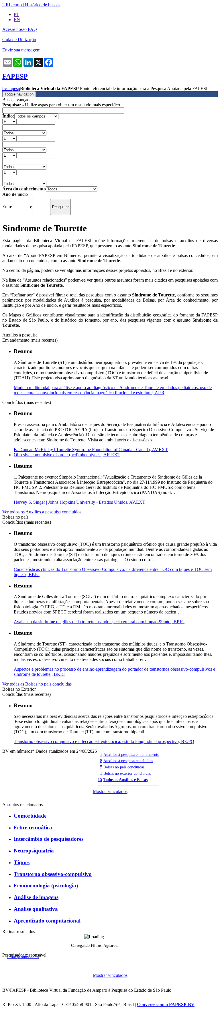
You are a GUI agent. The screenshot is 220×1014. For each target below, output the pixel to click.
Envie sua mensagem (21, 49)
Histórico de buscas (42, 4)
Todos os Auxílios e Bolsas (125, 779)
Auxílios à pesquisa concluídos (128, 760)
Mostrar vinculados (110, 791)
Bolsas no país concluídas (123, 767)
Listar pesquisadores (23, 957)
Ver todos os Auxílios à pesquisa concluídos (41, 511)
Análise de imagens (36, 897)
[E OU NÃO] (9, 121)
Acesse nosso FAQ (19, 29)
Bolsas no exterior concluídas (127, 773)
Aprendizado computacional (47, 921)
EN (17, 19)
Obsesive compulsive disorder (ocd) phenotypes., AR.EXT (67, 454)
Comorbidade (30, 816)
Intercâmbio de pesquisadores (48, 839)
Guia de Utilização (19, 39)
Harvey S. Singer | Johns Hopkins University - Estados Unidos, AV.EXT (79, 502)
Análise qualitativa (36, 909)
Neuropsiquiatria (34, 851)
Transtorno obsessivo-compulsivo (53, 874)
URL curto (12, 4)
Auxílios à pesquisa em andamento (131, 754)
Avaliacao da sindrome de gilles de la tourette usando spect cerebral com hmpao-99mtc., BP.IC (99, 621)
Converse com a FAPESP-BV (166, 1004)
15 (100, 779)
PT (16, 14)
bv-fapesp (11, 88)
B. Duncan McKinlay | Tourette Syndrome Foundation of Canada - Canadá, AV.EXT (91, 449)
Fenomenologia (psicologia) (46, 885)
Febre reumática (33, 827)
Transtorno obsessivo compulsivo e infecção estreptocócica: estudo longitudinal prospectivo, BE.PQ (104, 741)
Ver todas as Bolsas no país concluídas (37, 684)
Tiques (22, 862)
